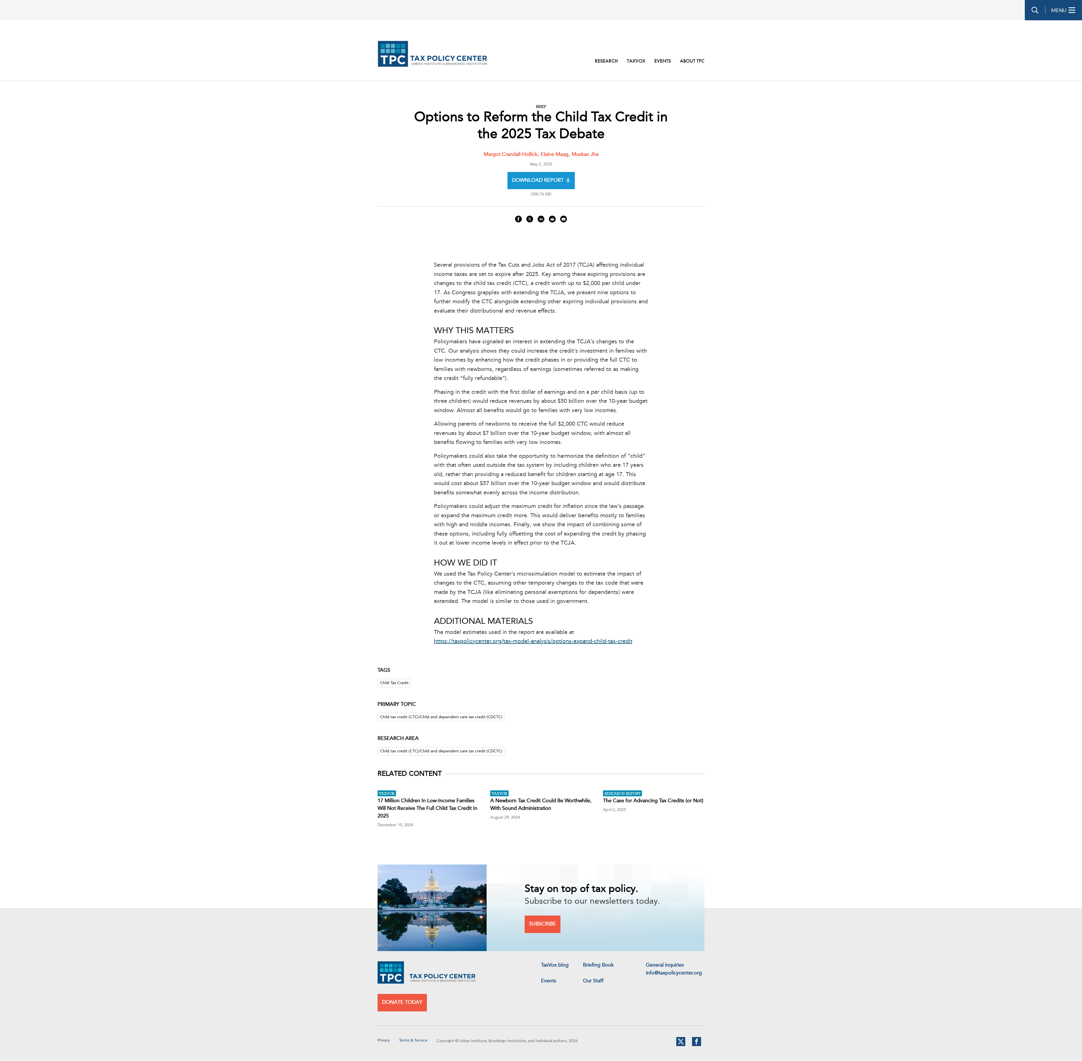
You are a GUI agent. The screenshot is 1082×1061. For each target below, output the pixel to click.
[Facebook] (696, 1045)
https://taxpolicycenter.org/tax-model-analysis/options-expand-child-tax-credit (533, 641)
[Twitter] (680, 1045)
